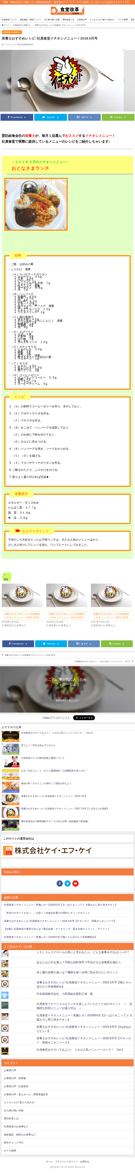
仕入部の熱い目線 (52, 20)
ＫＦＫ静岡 (123, 20)
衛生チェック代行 (14, 1142)
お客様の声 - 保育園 (15, 1078)
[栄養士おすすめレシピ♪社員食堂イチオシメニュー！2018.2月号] (22, 595)
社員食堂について (9, 20)
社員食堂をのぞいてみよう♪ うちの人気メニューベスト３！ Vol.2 (80, 1049)
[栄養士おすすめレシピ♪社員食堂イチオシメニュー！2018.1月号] (111, 595)
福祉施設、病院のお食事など (20, 1134)
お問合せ (84, 1161)
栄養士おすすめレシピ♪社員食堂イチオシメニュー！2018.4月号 (30, 655)
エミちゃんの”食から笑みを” (102, 20)
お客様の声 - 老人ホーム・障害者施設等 (26, 1094)
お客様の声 (82, 20)
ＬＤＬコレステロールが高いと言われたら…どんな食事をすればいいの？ (83, 952)
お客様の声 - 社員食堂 (16, 1086)
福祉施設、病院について (30, 20)
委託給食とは (68, 20)
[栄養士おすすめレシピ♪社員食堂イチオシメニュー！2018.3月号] (66, 595)
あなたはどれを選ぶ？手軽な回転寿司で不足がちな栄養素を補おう (79, 962)
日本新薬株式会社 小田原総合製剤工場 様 (65, 993)
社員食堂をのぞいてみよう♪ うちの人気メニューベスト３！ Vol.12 (102, 661)
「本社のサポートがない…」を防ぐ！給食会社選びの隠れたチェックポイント (47, 913)
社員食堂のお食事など (12, 32)
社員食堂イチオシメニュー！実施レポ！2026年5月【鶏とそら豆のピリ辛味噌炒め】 (50, 937)
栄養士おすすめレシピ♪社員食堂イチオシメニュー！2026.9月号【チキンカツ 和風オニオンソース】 (60, 921)
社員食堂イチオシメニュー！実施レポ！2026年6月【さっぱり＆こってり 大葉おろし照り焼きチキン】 (60, 905)
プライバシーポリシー (66, 1161)
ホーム (49, 1161)
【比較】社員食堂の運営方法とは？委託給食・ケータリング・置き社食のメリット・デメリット (57, 929)
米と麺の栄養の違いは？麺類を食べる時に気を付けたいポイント (77, 972)
